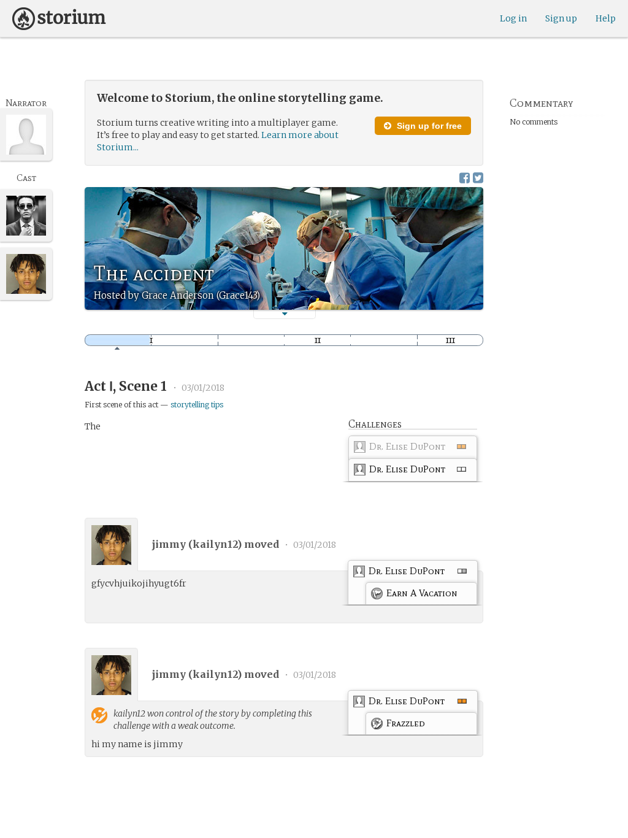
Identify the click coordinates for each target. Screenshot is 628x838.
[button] (284, 314)
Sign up (561, 18)
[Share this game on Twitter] (478, 177)
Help (605, 18)
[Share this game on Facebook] (464, 177)
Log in (513, 18)
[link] (412, 449)
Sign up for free (428, 126)
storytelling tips (196, 404)
